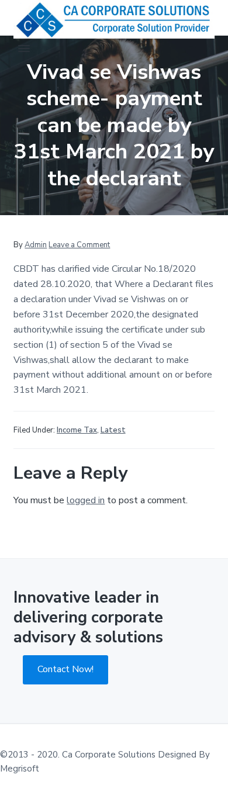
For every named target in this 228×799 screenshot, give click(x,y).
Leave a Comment (79, 245)
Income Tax (77, 430)
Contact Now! (65, 669)
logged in (86, 500)
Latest (113, 430)
